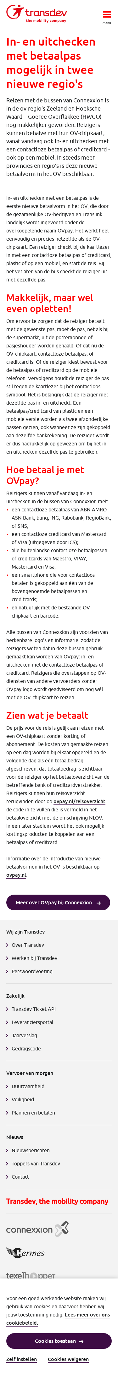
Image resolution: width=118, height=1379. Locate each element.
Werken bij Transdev (34, 958)
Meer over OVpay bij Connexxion (54, 902)
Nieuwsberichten (31, 1150)
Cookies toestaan (55, 1341)
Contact (20, 1177)
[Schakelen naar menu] (106, 12)
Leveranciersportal (32, 1022)
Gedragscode (26, 1048)
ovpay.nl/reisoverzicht (79, 801)
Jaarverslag (24, 1035)
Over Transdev (28, 945)
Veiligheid (23, 1099)
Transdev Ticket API (34, 1009)
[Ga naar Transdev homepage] (36, 14)
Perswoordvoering (32, 971)
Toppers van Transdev (36, 1163)
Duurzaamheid (28, 1086)
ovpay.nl (16, 875)
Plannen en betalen (33, 1112)
